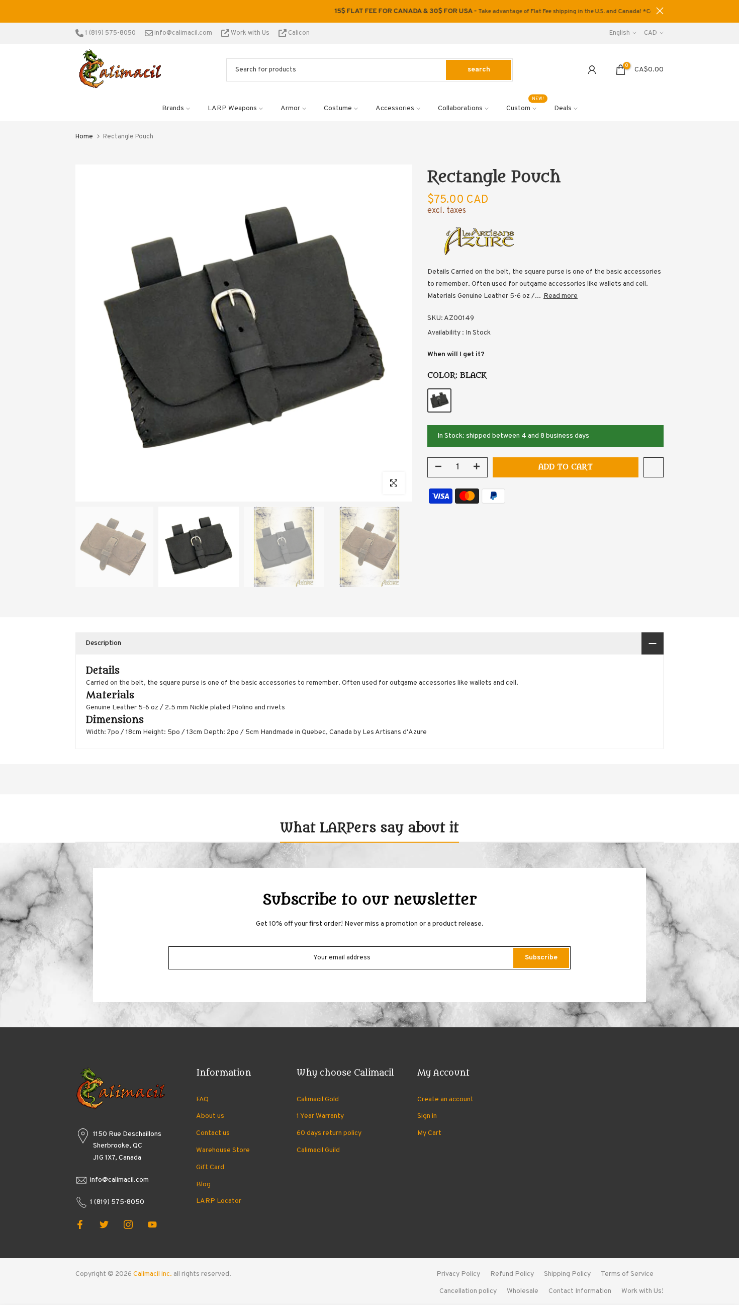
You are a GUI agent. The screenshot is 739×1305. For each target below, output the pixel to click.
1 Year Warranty (320, 1116)
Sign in (427, 1116)
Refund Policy (512, 1274)
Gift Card (210, 1167)
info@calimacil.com (182, 33)
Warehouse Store (223, 1150)
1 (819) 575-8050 (109, 33)
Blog (203, 1184)
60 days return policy (329, 1133)
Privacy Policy (458, 1274)
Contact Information (579, 1291)
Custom (525, 108)
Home (84, 137)
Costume (338, 108)
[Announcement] (369, 12)
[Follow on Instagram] (128, 1224)
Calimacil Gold (318, 1099)
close (79, 11)
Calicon (298, 33)
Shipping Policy (567, 1274)
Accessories (395, 108)
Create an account (445, 1099)
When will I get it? (456, 354)
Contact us (213, 1133)
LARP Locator (218, 1201)
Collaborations (460, 108)
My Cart (429, 1133)
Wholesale (522, 1291)
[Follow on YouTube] (152, 1224)
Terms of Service (627, 1274)
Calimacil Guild (318, 1150)
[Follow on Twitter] (104, 1224)
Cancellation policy (468, 1291)
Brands (173, 108)
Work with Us (250, 33)
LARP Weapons (232, 108)
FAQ (202, 1099)
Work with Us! (642, 1291)
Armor (290, 108)
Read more (560, 296)
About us (210, 1116)
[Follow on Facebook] (79, 1224)
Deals (563, 108)
